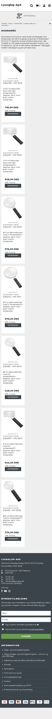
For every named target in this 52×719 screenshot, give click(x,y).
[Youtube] (5, 591)
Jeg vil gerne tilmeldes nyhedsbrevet (23, 624)
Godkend (26, 636)
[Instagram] (9, 591)
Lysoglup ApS (11, 4)
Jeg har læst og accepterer (24, 629)
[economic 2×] (13, 136)
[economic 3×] (13, 491)
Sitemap (4, 588)
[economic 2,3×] (13, 347)
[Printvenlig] (50, 23)
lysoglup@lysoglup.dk (15, 581)
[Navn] (26, 613)
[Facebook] (2, 591)
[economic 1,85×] (13, 64)
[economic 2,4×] (13, 419)
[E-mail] (26, 619)
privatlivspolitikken (36, 629)
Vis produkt (13, 114)
